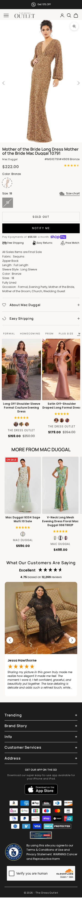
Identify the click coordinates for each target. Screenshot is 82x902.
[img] (61, 413)
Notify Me (41, 228)
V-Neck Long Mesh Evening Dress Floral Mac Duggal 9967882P (60, 521)
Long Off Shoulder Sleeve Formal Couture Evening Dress (21, 407)
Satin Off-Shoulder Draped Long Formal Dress (61, 405)
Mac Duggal (10, 159)
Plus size (66, 333)
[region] (41, 640)
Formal (9, 333)
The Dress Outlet (21, 430)
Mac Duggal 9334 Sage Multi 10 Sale (22, 519)
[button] (21, 417)
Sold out (41, 217)
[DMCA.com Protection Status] (57, 826)
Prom (49, 333)
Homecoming (30, 333)
